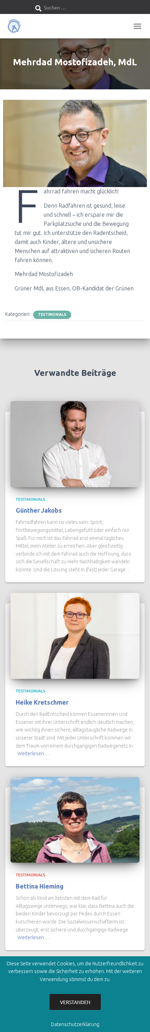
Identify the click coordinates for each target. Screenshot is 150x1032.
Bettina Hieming (39, 886)
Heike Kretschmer (42, 702)
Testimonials (52, 315)
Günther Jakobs (39, 510)
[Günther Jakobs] (75, 443)
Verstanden (75, 1002)
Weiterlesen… (33, 753)
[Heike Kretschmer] (75, 635)
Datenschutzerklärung (75, 1024)
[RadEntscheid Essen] (16, 26)
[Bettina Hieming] (75, 819)
